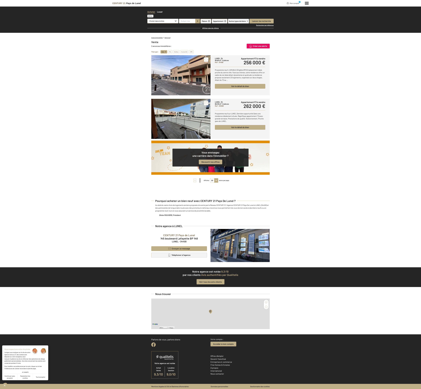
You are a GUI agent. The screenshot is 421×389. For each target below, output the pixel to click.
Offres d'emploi (216, 356)
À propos (214, 368)
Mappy (171, 328)
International (216, 371)
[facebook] (153, 344)
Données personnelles (219, 386)
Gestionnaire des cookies (260, 386)
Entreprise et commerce (221, 362)
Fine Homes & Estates (220, 365)
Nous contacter (217, 374)
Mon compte (294, 3)
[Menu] (307, 3)
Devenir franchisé (218, 359)
